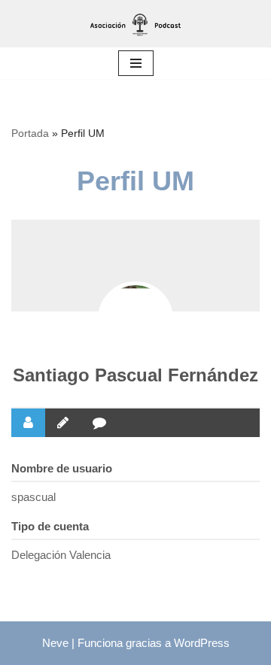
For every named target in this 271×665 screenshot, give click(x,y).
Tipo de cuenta (50, 526)
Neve (55, 642)
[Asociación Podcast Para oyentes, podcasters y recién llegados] (135, 24)
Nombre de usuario (61, 468)
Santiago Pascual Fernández (135, 375)
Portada (30, 133)
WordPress (202, 642)
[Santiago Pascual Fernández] (135, 319)
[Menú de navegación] (136, 63)
